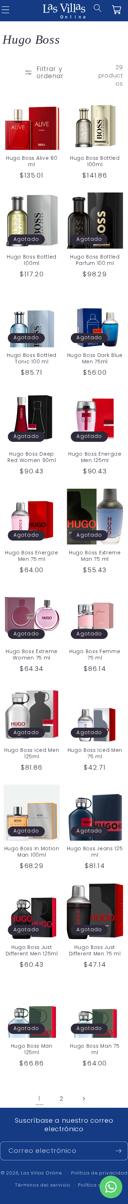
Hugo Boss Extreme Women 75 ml (32, 655)
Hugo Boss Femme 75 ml (94, 655)
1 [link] (39, 1098)
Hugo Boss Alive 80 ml (31, 161)
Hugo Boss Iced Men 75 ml (95, 753)
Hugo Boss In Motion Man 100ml (31, 852)
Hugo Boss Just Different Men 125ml (32, 950)
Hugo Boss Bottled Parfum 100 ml (95, 260)
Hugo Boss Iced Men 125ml (31, 753)
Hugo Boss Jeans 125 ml (95, 852)
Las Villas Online (41, 1173)
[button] (103, 12)
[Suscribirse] (119, 1151)
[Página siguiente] (84, 1099)
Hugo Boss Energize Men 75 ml (31, 556)
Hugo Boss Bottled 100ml (95, 161)
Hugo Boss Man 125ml (32, 1049)
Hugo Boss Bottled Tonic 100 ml (32, 358)
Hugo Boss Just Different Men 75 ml (95, 950)
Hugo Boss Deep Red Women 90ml (31, 457)
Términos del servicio (42, 1185)
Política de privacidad (99, 1173)
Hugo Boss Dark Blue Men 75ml (95, 358)
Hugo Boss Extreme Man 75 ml (95, 556)
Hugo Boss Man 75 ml (94, 1049)
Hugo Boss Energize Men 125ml (94, 457)
